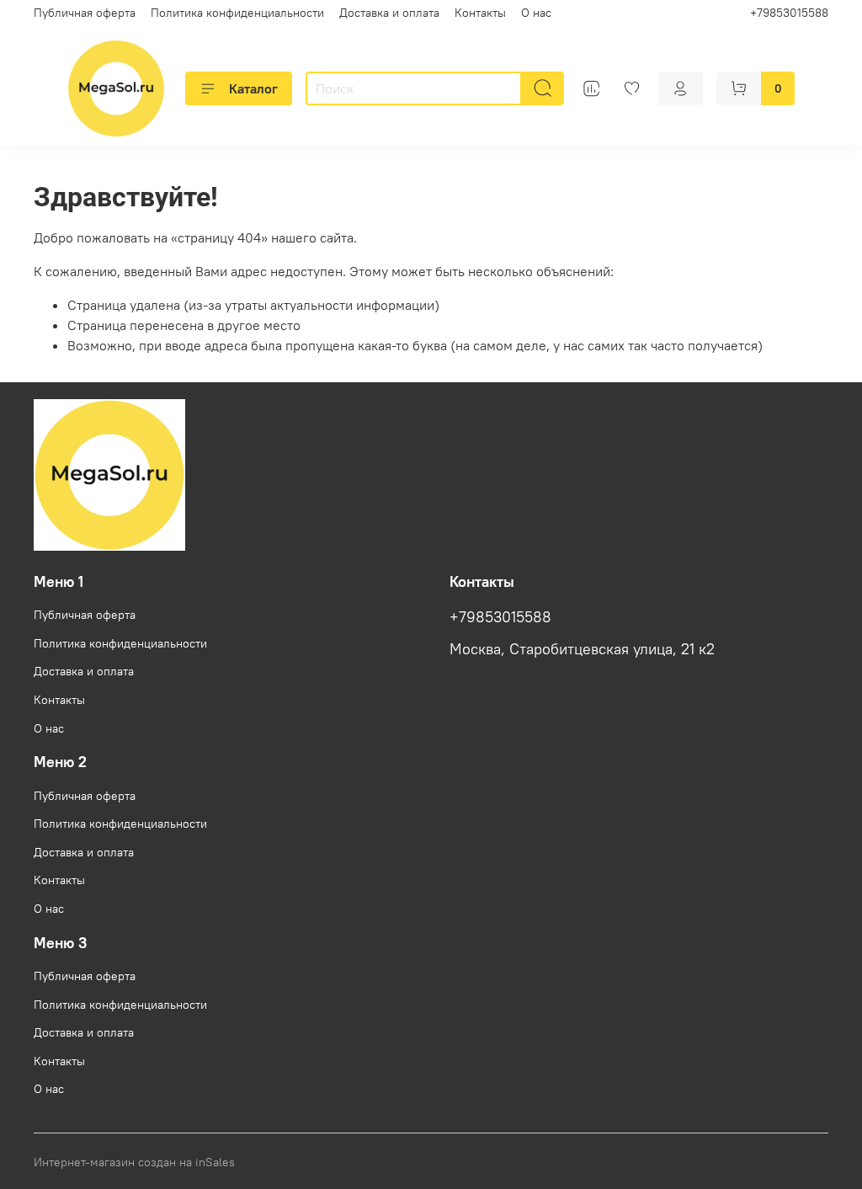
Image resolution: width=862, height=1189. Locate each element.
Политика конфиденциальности (237, 12)
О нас (536, 12)
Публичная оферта (85, 12)
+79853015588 (789, 12)
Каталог (253, 88)
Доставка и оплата (389, 12)
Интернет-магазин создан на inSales (134, 1162)
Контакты (480, 12)
